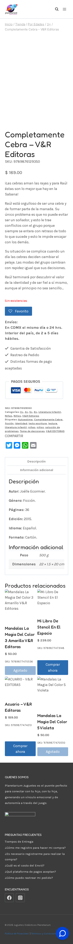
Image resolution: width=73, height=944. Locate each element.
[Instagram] (20, 897)
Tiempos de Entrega (19, 841)
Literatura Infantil (50, 411)
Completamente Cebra (48, 419)
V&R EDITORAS (55, 431)
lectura (52, 423)
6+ (35, 411)
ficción (9, 423)
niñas (31, 427)
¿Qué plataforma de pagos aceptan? (30, 871)
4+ (26, 411)
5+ (30, 411)
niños (40, 427)
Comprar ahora (53, 667)
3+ (21, 411)
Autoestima (25, 419)
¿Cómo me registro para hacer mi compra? (35, 848)
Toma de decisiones (32, 431)
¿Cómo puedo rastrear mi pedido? (29, 878)
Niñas (8, 415)
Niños (17, 415)
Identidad (21, 423)
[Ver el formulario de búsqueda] (55, 9)
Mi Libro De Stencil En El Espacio (48, 627)
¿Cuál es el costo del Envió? (24, 865)
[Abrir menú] (64, 9)
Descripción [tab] (36, 461)
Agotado (20, 670)
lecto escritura (38, 423)
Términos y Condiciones (45, 933)
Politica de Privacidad (17, 933)
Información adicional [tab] (36, 470)
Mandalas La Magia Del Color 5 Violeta (52, 721)
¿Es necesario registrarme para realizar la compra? (35, 856)
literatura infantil (16, 427)
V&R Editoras (30, 415)
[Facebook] (9, 897)
